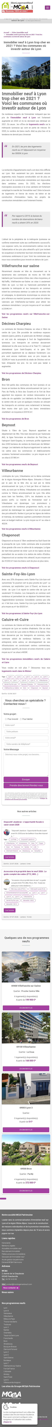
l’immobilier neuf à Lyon (23, 117)
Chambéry (7, 1333)
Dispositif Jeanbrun (27, 839)
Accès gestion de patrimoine (12, 1260)
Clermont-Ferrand (12, 851)
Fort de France (9, 1369)
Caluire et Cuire (42, 684)
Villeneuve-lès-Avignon (12, 1382)
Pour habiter (27, 719)
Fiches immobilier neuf (20, 32)
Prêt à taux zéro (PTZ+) (18, 889)
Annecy (6, 1374)
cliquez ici (7, 1422)
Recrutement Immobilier (11, 1251)
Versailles (37, 851)
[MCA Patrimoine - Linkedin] (6, 1297)
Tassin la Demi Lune (11, 1335)
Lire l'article (9, 857)
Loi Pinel (13, 839)
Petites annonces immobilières (13, 1254)
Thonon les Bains (10, 1322)
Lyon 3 (28, 677)
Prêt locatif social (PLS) (37, 889)
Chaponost (34, 688)
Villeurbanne (43, 680)
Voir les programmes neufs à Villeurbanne (21, 529)
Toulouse (17, 847)
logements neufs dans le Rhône (16, 671)
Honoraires (6, 1243)
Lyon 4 (36, 677)
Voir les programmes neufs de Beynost (20, 464)
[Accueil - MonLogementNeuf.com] (17, 5)
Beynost (45, 688)
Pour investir (12, 719)
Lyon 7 (15, 680)
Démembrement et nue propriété (17, 893)
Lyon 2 (19, 677)
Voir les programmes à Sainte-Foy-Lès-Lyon (22, 613)
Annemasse (23, 843)
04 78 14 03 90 (11, 1279)
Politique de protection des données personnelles (26, 799)
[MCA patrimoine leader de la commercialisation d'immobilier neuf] (26, 1395)
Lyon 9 (32, 680)
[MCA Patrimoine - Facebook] (3, 1297)
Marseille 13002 (28, 900)
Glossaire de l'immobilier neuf (13, 1257)
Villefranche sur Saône (11, 688)
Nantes (26, 847)
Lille (35, 847)
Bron (24, 688)
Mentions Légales (8, 1246)
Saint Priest (8, 1377)
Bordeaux (7, 1360)
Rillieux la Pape (9, 1319)
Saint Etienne (8, 1358)
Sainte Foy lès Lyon (10, 684)
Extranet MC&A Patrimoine (12, 1262)
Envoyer (26, 779)
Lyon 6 (6, 680)
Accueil (6, 32)
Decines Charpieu (27, 684)
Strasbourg (26, 851)
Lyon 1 (10, 677)
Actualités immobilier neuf (12, 1248)
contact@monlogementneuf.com (19, 1284)
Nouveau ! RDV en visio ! (16, 11)
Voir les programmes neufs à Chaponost (20, 568)
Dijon (8, 847)
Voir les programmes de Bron (15, 419)
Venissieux (8, 1313)
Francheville (8, 1338)
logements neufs (37, 124)
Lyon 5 (45, 677)
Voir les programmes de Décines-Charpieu (21, 373)
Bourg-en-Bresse (10, 1347)
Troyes (41, 843)
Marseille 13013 (11, 904)
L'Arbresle (7, 1371)
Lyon (5, 1308)
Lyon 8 (24, 680)
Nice (32, 843)
